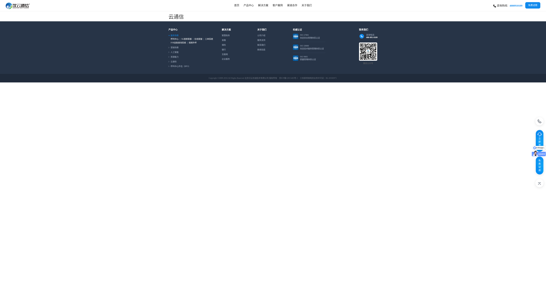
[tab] (248, 5)
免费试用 (532, 5)
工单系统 (209, 39)
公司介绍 (261, 35)
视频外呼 (193, 43)
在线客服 (198, 39)
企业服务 (226, 59)
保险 (224, 45)
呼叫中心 (175, 39)
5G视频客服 (186, 39)
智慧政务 (226, 35)
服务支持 (261, 40)
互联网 (225, 54)
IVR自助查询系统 (178, 43)
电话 (539, 122)
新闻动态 (261, 50)
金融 (224, 40)
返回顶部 (539, 184)
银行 (224, 50)
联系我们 (261, 45)
